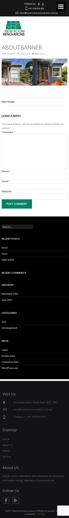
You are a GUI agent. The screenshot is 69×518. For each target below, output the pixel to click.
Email (6, 181)
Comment (8, 132)
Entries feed (8, 355)
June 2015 (7, 299)
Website (7, 191)
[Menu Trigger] (60, 6)
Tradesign (40, 514)
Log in (5, 349)
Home (6, 439)
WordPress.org (10, 367)
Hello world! (8, 259)
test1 (5, 253)
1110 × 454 (25, 54)
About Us (39, 54)
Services (7, 456)
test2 (5, 247)
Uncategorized (9, 327)
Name (6, 171)
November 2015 (10, 293)
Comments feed (10, 361)
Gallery (6, 450)
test (4, 321)
